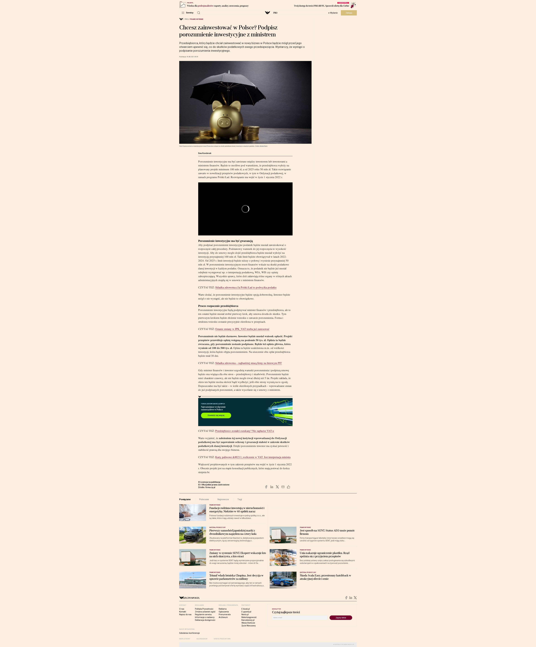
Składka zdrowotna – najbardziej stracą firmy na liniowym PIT (248, 363)
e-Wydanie (333, 13)
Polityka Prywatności (204, 609)
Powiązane (185, 499)
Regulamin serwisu (203, 614)
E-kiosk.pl (245, 609)
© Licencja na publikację (209, 482)
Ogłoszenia (224, 612)
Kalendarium (202, 639)
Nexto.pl (245, 614)
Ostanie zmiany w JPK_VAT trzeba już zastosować (242, 329)
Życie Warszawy (248, 626)
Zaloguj (349, 13)
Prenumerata (225, 614)
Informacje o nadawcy (205, 617)
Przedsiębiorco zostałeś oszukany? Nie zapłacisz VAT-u (244, 430)
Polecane (204, 499)
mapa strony (184, 639)
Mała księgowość (249, 617)
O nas (181, 609)
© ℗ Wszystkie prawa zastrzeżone (213, 485)
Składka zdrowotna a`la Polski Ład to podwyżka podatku (246, 287)
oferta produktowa (222, 639)
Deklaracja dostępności (205, 620)
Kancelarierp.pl (247, 620)
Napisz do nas (185, 614)
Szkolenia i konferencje (189, 633)
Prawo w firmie (196, 19)
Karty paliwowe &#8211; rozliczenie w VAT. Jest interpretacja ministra (252, 457)
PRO (275, 12)
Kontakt (182, 612)
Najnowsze (223, 499)
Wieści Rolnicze (248, 623)
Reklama (223, 609)
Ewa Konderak (204, 153)
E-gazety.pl (246, 612)
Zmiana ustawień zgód (205, 612)
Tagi (239, 499)
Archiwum (223, 617)
